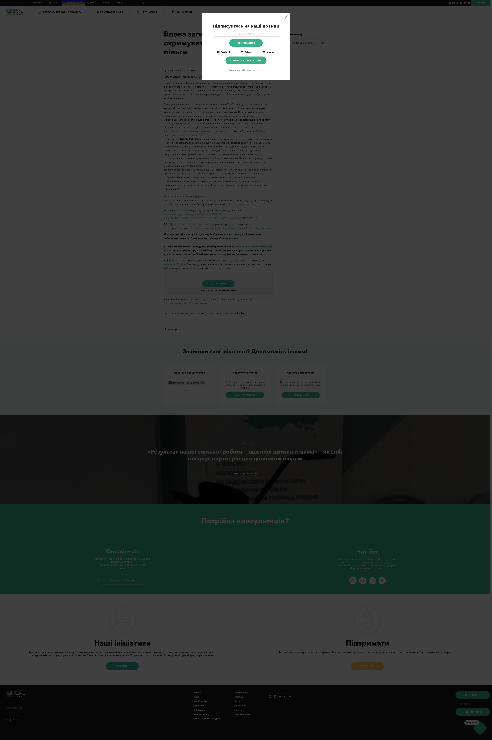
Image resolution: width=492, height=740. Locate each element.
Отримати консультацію (246, 60)
